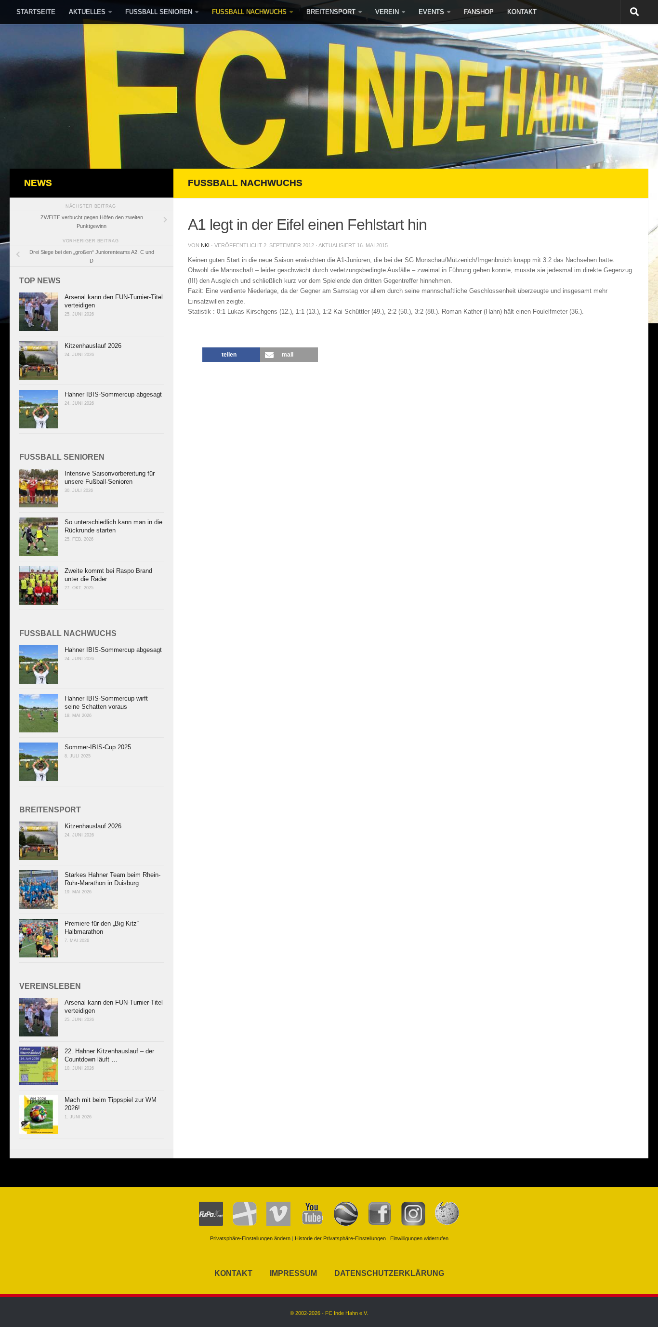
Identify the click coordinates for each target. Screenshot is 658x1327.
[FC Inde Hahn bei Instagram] (408, 1224)
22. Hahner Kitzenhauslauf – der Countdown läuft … (109, 1055)
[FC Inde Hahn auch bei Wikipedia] (442, 1224)
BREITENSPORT (330, 11)
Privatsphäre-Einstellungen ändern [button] (250, 1238)
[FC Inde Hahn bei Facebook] (375, 1224)
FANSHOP (479, 11)
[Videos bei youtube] (307, 1224)
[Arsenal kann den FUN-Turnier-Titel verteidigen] (38, 311)
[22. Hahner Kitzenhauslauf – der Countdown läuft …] (38, 1066)
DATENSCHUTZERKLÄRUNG (389, 1273)
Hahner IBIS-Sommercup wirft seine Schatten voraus (106, 702)
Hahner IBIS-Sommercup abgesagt (113, 394)
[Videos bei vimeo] (273, 1224)
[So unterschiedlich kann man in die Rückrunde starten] (38, 537)
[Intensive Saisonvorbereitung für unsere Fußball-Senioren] (38, 488)
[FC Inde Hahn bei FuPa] (211, 1224)
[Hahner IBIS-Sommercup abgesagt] (38, 409)
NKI (205, 245)
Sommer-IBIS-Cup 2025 (98, 747)
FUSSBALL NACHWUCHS (249, 11)
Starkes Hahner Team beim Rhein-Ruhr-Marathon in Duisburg (112, 879)
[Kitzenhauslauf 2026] (38, 360)
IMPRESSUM (293, 1273)
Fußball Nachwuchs (245, 183)
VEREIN (387, 11)
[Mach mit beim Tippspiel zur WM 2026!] (38, 1114)
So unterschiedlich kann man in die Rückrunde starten (113, 526)
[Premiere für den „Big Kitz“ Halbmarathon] (38, 938)
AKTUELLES (87, 11)
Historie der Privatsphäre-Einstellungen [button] (340, 1238)
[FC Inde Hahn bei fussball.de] (240, 1224)
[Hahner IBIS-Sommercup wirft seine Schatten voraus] (38, 713)
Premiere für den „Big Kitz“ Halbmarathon (102, 927)
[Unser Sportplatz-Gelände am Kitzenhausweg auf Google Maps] (341, 1224)
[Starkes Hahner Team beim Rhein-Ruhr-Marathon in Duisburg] (38, 889)
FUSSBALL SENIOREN (158, 11)
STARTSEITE (35, 11)
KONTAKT (522, 11)
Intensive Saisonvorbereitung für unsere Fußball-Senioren (110, 477)
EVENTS (431, 11)
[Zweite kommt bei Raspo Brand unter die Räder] (38, 585)
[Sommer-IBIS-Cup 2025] (38, 762)
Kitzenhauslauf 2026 (93, 345)
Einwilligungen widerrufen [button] (419, 1238)
